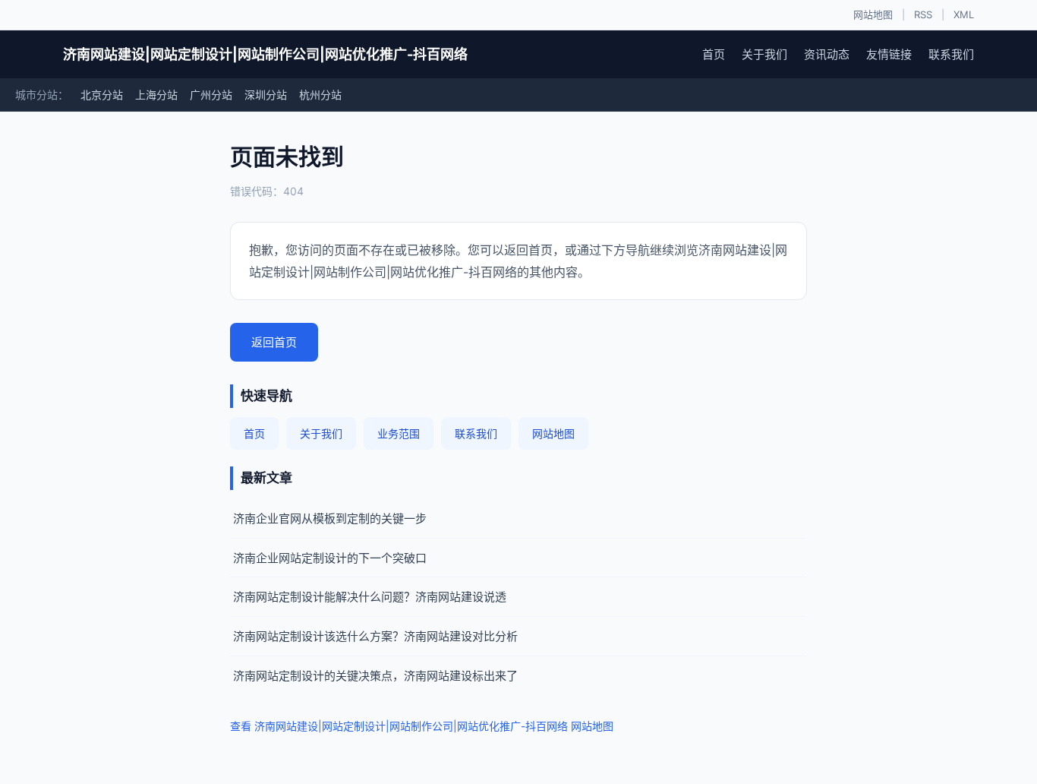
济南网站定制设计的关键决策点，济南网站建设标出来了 (375, 676)
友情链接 (889, 54)
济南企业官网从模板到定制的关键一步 (330, 518)
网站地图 (873, 14)
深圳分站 (265, 94)
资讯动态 (826, 54)
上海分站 (156, 94)
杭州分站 (320, 94)
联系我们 (951, 54)
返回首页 (274, 342)
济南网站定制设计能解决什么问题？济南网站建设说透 (369, 597)
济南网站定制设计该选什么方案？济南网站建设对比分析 (375, 636)
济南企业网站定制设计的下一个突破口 (330, 558)
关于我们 (764, 54)
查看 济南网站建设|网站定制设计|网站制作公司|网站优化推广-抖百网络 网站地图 (421, 725)
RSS (923, 14)
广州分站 (211, 94)
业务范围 (398, 433)
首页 (713, 54)
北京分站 (101, 94)
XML (963, 14)
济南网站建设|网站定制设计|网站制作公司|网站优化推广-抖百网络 (265, 54)
